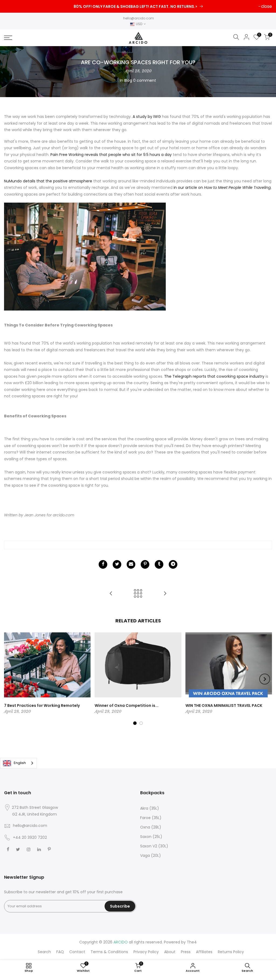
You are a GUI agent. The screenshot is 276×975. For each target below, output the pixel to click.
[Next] (264, 679)
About (169, 951)
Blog (128, 80)
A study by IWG (147, 116)
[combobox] (18, 763)
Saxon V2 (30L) (154, 846)
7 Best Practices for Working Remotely (42, 705)
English (20, 762)
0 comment (144, 80)
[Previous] (11, 679)
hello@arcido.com (138, 18)
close (266, 6)
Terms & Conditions (109, 951)
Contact (77, 951)
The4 (192, 942)
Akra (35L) (149, 808)
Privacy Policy (146, 951)
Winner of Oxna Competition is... (126, 705)
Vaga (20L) (150, 855)
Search (44, 951)
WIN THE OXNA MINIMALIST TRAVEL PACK (223, 705)
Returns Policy (231, 951)
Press (186, 951)
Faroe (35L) (150, 817)
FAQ (60, 951)
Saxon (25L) (151, 836)
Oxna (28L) (150, 827)
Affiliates (204, 951)
